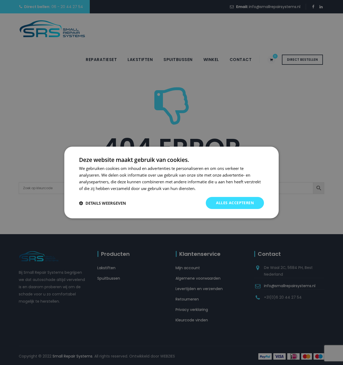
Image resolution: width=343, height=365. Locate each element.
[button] (102, 203)
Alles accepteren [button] (235, 202)
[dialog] (171, 182)
